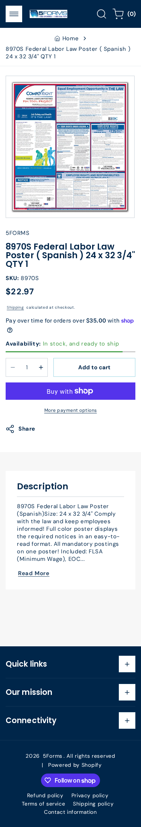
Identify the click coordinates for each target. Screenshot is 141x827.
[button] (14, 14)
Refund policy (45, 795)
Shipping (15, 307)
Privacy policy (89, 795)
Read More (33, 573)
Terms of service (43, 803)
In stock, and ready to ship (62, 343)
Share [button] (26, 429)
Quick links (26, 664)
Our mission (29, 692)
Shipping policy (93, 803)
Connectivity (31, 720)
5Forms (52, 755)
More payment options (70, 410)
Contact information (70, 812)
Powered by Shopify (75, 765)
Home (70, 38)
